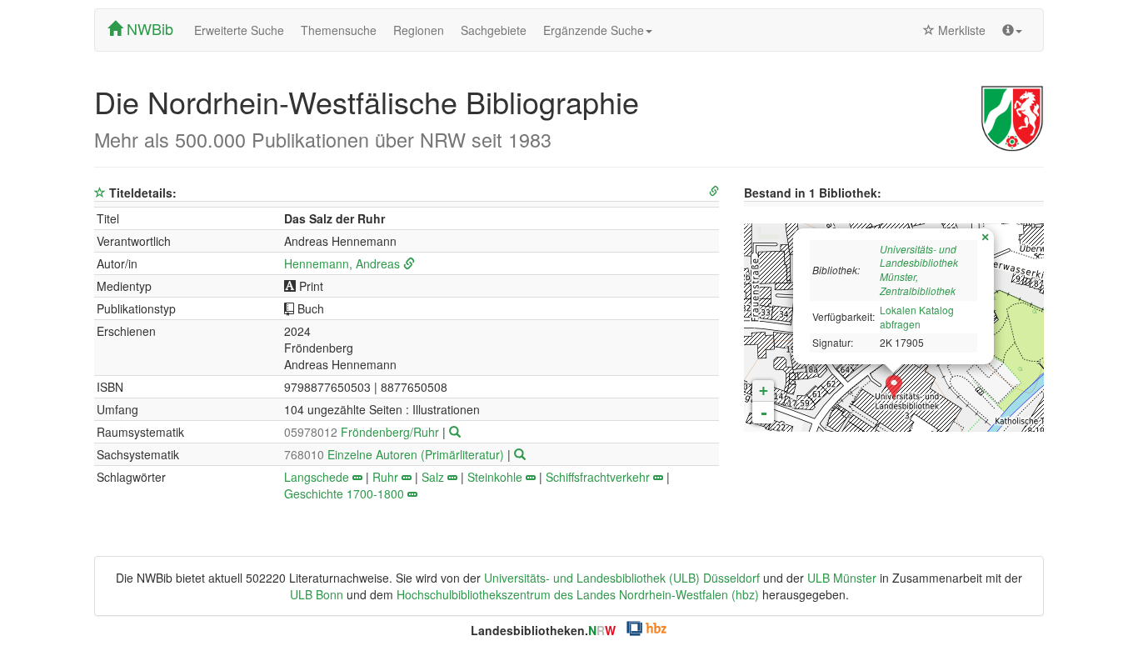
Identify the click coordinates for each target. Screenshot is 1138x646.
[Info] (1012, 30)
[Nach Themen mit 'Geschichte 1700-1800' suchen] (412, 493)
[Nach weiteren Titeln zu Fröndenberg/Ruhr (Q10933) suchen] (455, 431)
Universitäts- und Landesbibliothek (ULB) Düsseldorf (622, 577)
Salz (433, 476)
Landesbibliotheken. (543, 630)
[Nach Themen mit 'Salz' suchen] (452, 476)
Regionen (418, 30)
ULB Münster (841, 577)
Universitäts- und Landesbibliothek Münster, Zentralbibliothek (919, 270)
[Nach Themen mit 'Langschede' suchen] (357, 476)
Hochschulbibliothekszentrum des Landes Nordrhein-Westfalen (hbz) (578, 594)
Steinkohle (494, 476)
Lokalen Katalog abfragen (917, 317)
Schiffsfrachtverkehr (598, 476)
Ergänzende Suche (593, 30)
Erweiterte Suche (239, 30)
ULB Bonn (316, 594)
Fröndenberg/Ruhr (363, 431)
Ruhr (385, 476)
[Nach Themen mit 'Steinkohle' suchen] (531, 476)
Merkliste (960, 30)
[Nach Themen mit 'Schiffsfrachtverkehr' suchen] (658, 476)
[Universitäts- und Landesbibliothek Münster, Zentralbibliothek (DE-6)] (894, 387)
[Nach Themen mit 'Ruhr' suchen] (407, 476)
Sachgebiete (494, 30)
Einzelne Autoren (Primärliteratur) (395, 454)
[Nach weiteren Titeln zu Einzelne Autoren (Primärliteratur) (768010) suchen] (520, 454)
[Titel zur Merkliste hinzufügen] (100, 192)
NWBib (147, 28)
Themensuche (339, 30)
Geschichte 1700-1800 (344, 493)
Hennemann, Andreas (342, 263)
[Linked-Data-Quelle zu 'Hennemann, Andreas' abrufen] (409, 263)
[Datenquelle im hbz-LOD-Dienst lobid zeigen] (714, 191)
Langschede (316, 476)
